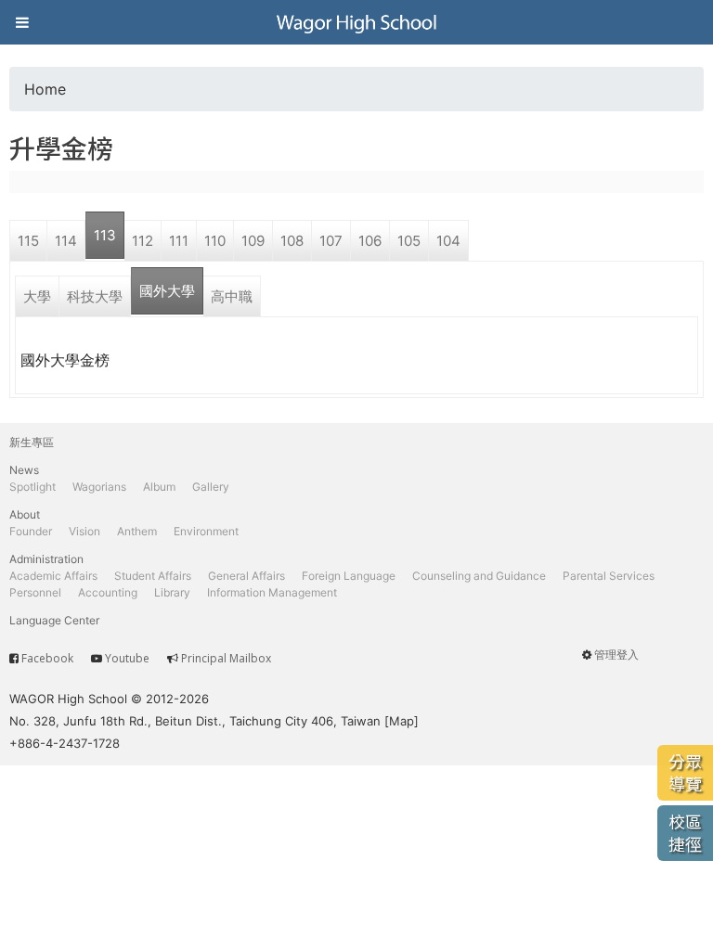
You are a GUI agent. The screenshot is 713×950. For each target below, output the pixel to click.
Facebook (47, 658)
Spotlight (32, 487)
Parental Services (609, 576)
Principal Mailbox (226, 658)
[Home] (356, 22)
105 (409, 241)
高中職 (232, 296)
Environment (206, 531)
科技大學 (95, 296)
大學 (37, 296)
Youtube (127, 658)
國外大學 (167, 291)
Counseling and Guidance (479, 576)
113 (105, 235)
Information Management (272, 592)
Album (159, 487)
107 (331, 241)
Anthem (137, 531)
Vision (84, 531)
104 (448, 241)
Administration (46, 559)
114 (66, 241)
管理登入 (616, 654)
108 (292, 241)
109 (253, 241)
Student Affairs (152, 576)
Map (401, 720)
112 (142, 241)
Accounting (107, 592)
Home (45, 89)
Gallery (210, 487)
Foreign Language (348, 576)
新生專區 (31, 442)
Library (172, 592)
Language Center (54, 620)
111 (178, 241)
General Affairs (246, 576)
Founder (30, 531)
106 (370, 241)
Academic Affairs (53, 576)
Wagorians (99, 487)
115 (28, 241)
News (24, 470)
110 (215, 241)
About (24, 514)
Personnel (35, 592)
